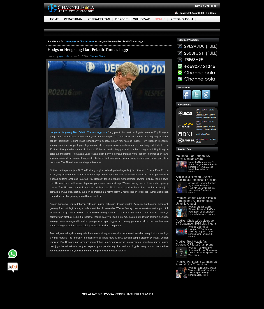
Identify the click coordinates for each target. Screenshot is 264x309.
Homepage (70, 41)
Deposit (121, 19)
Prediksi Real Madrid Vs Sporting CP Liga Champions (194, 243)
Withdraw (141, 19)
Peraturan (73, 19)
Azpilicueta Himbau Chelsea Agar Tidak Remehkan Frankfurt (196, 178)
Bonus (160, 19)
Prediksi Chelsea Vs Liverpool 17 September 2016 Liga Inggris (196, 222)
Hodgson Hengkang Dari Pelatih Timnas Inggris (89, 49)
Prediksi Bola (182, 19)
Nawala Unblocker (206, 5)
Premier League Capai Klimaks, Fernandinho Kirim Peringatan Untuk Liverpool (196, 200)
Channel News (87, 41)
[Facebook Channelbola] (186, 98)
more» (191, 171)
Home (54, 19)
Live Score (59, 25)
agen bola (64, 56)
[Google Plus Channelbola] (206, 98)
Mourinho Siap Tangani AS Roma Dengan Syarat (193, 157)
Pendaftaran (99, 19)
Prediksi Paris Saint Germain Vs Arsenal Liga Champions (196, 263)
